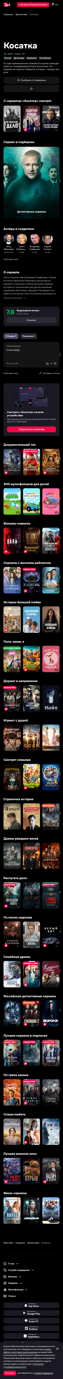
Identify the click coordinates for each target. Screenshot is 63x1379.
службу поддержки (43, 1373)
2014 (10, 54)
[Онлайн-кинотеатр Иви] (8, 5)
